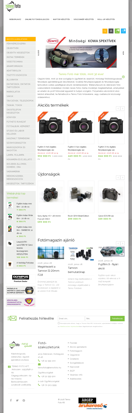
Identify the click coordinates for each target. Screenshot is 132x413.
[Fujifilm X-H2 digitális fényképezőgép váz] (111, 128)
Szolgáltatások (77, 363)
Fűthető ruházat (16, 122)
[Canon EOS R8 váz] (111, 197)
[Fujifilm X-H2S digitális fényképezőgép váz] (51, 128)
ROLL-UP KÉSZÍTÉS (106, 19)
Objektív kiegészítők (18, 53)
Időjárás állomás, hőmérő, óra (17, 165)
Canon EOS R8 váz (106, 216)
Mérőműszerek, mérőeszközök (15, 177)
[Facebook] (11, 401)
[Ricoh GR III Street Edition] (81, 197)
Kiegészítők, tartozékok (20, 184)
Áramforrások (15, 66)
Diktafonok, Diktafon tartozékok (18, 85)
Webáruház (15, 19)
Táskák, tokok (14, 105)
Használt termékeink (18, 138)
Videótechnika (15, 62)
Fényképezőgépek (16, 44)
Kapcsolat (74, 367)
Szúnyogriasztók (16, 143)
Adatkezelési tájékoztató (69, 326)
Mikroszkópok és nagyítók (16, 149)
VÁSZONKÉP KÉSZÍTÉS (84, 19)
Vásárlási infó (76, 375)
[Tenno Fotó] (14, 6)
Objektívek (13, 48)
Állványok (12, 80)
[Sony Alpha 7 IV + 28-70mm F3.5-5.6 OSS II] (51, 197)
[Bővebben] (51, 270)
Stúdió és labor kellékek (15, 132)
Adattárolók (14, 71)
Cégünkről (75, 355)
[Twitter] (17, 401)
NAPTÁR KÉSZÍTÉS (61, 19)
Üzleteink (74, 359)
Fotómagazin (76, 351)
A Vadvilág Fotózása (25, 263)
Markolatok (13, 92)
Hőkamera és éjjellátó (19, 159)
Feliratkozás (117, 319)
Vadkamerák (13, 172)
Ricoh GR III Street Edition (78, 216)
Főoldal (73, 343)
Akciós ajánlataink (17, 39)
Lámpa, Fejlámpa (15, 155)
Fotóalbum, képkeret (18, 126)
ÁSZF (72, 371)
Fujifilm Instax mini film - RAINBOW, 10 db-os (25, 230)
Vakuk (10, 96)
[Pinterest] (24, 401)
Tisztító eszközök (17, 75)
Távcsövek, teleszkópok (20, 101)
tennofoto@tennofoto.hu (49, 368)
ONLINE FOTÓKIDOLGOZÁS (37, 19)
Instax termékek (15, 57)
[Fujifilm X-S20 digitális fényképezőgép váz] (81, 128)
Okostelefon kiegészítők (14, 111)
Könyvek (11, 117)
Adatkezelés (75, 379)
